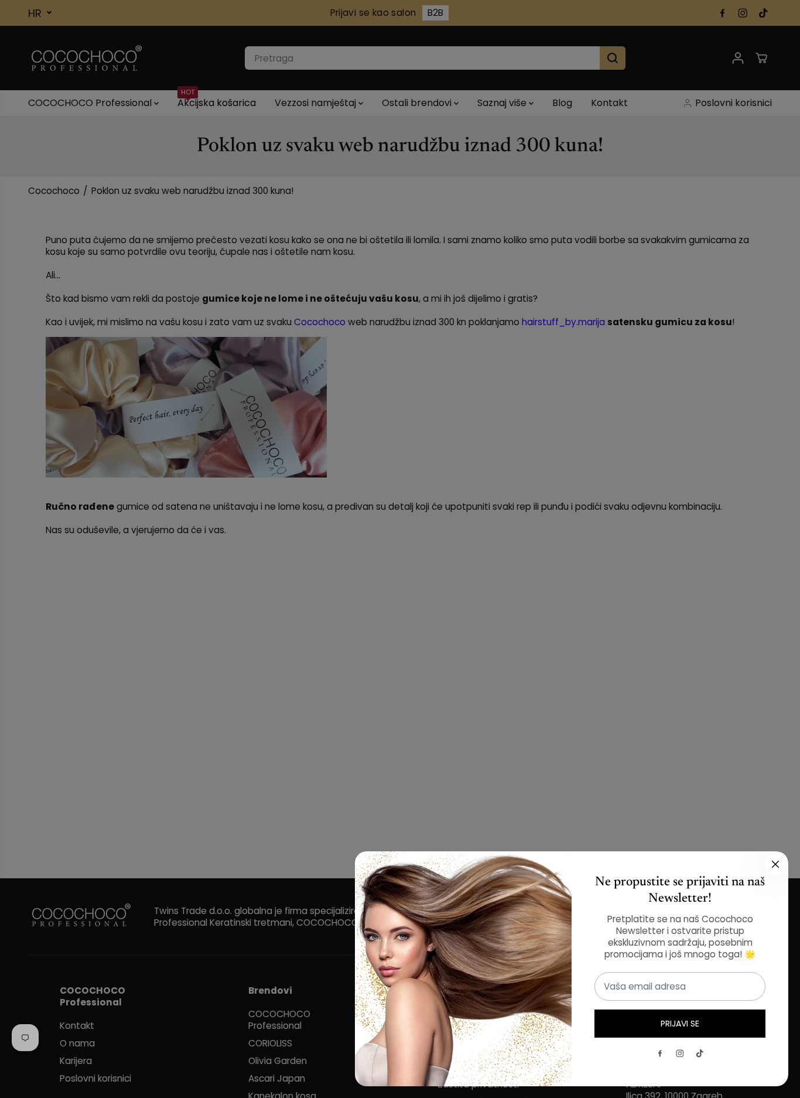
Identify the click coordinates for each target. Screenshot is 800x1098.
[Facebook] (660, 1053)
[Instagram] (680, 1053)
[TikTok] (700, 1053)
